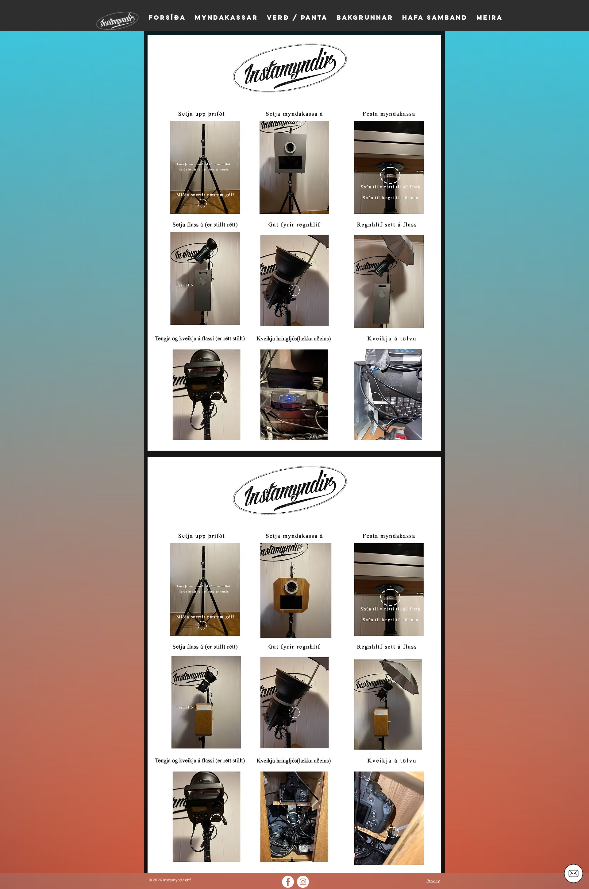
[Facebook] (288, 882)
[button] (573, 873)
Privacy (433, 880)
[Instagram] (303, 882)
